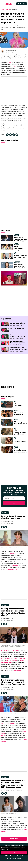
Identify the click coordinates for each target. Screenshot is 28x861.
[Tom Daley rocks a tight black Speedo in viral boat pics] (5, 349)
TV (15, 253)
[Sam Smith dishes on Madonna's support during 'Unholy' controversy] (5, 343)
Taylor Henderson (11, 50)
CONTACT (7, 846)
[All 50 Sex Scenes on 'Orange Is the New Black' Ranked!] (7, 440)
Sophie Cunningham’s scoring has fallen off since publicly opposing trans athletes (19, 250)
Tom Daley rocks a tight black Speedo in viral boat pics (18, 349)
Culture (8, 9)
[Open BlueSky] (10, 855)
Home (3, 9)
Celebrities (14, 9)
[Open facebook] (6, 855)
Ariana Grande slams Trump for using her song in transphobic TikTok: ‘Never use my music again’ (18, 337)
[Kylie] (13, 66)
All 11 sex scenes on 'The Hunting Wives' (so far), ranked (20, 432)
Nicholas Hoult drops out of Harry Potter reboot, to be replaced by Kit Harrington (20, 259)
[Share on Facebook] (7, 134)
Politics (16, 235)
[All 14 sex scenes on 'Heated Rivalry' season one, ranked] (7, 404)
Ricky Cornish (6, 790)
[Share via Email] (10, 134)
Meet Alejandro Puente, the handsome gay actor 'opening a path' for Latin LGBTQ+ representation (12, 783)
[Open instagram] (17, 855)
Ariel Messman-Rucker (8, 521)
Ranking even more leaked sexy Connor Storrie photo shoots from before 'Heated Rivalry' (13, 612)
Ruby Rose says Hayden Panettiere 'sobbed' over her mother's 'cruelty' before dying (17, 324)
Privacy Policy (23, 847)
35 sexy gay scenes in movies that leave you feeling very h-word (20, 451)
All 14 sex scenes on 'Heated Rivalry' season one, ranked (20, 405)
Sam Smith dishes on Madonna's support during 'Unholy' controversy (18, 342)
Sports (16, 244)
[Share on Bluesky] (16, 134)
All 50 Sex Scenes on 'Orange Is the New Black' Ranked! (20, 441)
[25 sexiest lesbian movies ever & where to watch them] (7, 413)
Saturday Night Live (19, 658)
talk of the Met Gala (11, 660)
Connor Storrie (16, 650)
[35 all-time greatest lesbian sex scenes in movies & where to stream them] (7, 422)
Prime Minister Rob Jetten (8, 723)
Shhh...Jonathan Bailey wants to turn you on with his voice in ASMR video (17, 330)
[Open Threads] (14, 855)
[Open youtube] (21, 855)
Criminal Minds (5, 658)
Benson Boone (14, 553)
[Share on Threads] (13, 134)
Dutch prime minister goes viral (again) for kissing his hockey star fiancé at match (13, 682)
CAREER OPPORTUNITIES (17, 846)
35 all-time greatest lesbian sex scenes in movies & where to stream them (20, 424)
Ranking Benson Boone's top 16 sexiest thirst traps (13, 517)
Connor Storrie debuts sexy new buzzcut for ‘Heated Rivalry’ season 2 (20, 267)
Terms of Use (5, 849)
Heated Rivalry (5, 650)
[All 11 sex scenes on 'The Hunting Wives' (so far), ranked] (7, 431)
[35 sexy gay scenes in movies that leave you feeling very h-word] (7, 449)
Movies (16, 410)
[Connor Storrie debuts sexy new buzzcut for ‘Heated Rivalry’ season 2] (7, 265)
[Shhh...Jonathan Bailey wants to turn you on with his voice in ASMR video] (5, 330)
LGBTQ (3, 735)
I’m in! (14, 503)
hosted (12, 658)
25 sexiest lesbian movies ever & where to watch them (19, 415)
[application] (14, 278)
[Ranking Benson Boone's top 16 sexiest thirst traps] (14, 538)
